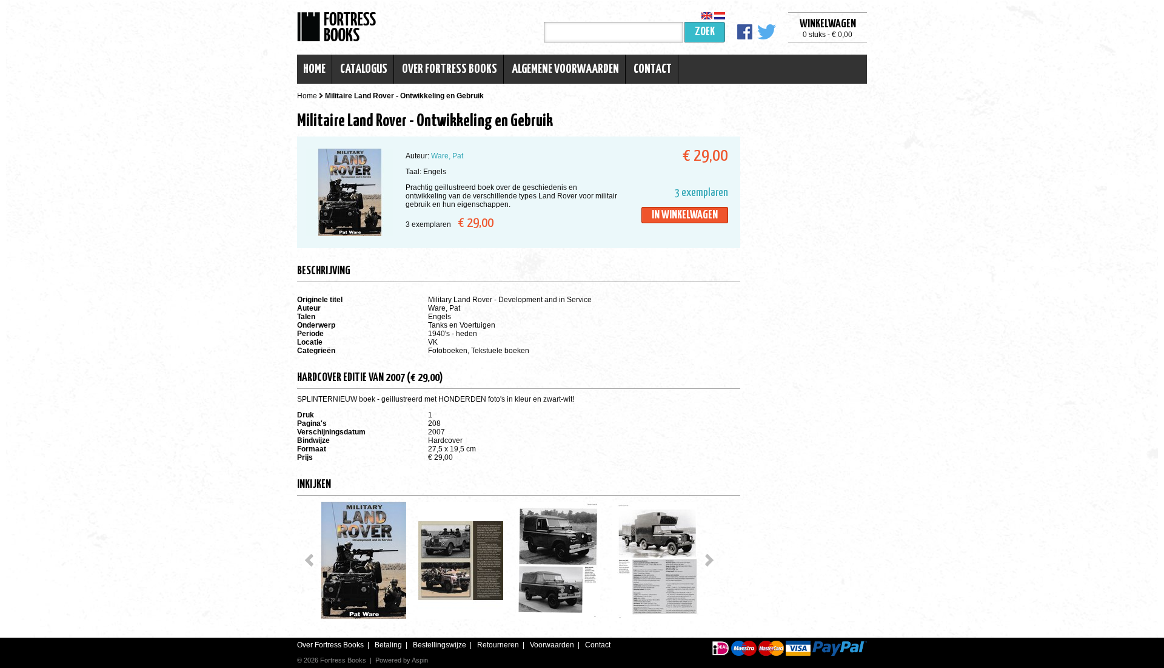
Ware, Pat (447, 156)
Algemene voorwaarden (565, 69)
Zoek (705, 32)
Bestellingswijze (439, 645)
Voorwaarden (552, 645)
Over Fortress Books (449, 69)
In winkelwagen (685, 215)
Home (314, 69)
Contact (653, 69)
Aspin (420, 660)
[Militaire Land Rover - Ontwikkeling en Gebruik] (363, 560)
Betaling (388, 645)
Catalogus (363, 69)
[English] (706, 15)
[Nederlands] (719, 15)
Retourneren (498, 645)
